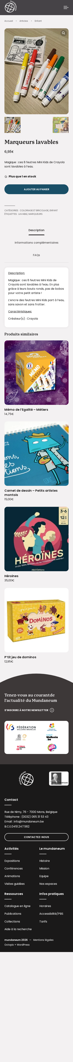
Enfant (38, 20)
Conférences (13, 868)
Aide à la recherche (18, 929)
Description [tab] (36, 230)
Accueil (8, 20)
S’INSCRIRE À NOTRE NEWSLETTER (26, 710)
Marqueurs (36, 213)
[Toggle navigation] (66, 7)
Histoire (44, 861)
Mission (44, 868)
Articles (23, 20)
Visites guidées (14, 884)
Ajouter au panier (36, 189)
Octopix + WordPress (17, 945)
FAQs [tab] (36, 255)
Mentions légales (43, 940)
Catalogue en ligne (17, 906)
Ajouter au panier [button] (61, 400)
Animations (12, 876)
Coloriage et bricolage (34, 210)
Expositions (12, 861)
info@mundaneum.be (29, 821)
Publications (12, 914)
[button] (63, 33)
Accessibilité (48, 914)
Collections (12, 921)
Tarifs (43, 921)
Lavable (22, 213)
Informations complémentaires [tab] (36, 243)
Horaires (45, 906)
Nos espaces (48, 884)
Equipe (44, 876)
